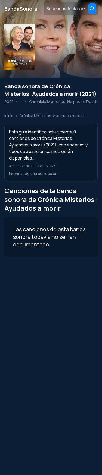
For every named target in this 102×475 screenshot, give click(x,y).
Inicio (9, 115)
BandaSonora (22, 8)
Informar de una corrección (33, 173)
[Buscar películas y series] (92, 8)
